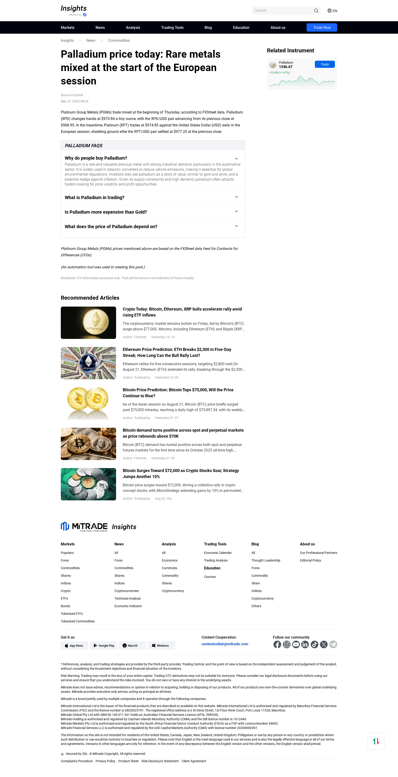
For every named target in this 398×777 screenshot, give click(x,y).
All (116, 553)
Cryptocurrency (173, 591)
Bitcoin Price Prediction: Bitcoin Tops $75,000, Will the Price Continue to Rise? (178, 392)
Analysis (133, 27)
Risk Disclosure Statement (160, 761)
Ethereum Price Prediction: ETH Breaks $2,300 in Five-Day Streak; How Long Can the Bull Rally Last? (177, 352)
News (100, 27)
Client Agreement (194, 761)
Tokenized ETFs (72, 614)
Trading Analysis (216, 560)
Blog (208, 27)
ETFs (64, 598)
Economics (170, 560)
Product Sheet (128, 761)
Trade (325, 64)
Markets (67, 27)
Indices (66, 583)
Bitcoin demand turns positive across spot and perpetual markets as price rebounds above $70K (183, 433)
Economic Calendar (218, 553)
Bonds (65, 606)
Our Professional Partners (318, 553)
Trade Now (322, 27)
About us (278, 27)
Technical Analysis (127, 598)
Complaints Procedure (77, 761)
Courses (210, 577)
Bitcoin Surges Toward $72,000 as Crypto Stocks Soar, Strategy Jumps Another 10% (181, 473)
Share (256, 583)
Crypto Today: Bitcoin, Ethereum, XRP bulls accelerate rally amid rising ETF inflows (182, 312)
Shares (66, 576)
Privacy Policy (105, 761)
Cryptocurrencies (126, 591)
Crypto (65, 591)
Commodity (170, 576)
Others (256, 606)
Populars (67, 553)
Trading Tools (172, 27)
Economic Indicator (128, 606)
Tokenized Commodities (78, 621)
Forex (65, 560)
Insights (67, 40)
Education (241, 27)
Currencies (169, 568)
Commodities (119, 40)
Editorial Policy (310, 560)
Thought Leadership (266, 560)
